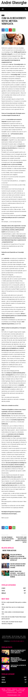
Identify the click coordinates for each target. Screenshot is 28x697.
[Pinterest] (10, 30)
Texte (7, 13)
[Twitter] (6, 30)
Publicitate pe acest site (11, 692)
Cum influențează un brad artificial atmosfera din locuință (18, 565)
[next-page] (5, 581)
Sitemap (3, 689)
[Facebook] (3, 30)
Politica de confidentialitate (9, 690)
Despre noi (14, 689)
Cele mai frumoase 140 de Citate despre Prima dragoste (8, 538)
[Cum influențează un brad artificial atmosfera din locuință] (5, 565)
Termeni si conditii (20, 690)
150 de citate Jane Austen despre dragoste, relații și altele (20, 539)
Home (3, 13)
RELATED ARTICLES (8, 548)
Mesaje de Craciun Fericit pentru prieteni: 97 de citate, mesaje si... (18, 652)
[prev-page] (3, 581)
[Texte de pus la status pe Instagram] (5, 667)
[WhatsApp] (13, 30)
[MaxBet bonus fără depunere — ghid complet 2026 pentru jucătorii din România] (5, 573)
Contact (20, 692)
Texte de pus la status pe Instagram (18, 666)
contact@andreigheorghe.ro (17, 641)
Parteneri (9, 689)
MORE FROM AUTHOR (9, 550)
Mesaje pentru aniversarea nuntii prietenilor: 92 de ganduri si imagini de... (18, 659)
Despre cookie (22, 689)
